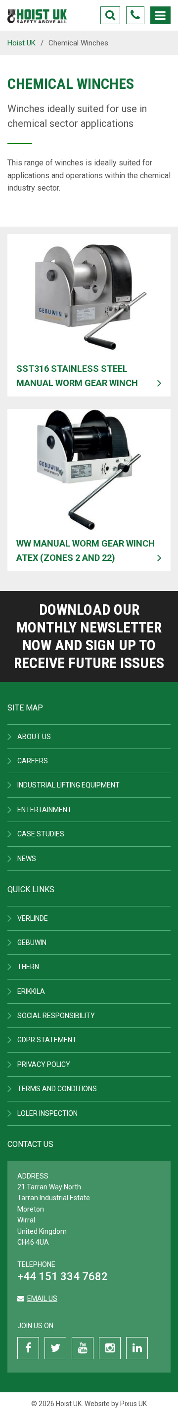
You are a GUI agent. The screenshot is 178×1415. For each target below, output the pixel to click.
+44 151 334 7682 (62, 1276)
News (26, 859)
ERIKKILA (31, 991)
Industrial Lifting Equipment (68, 785)
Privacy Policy (43, 1064)
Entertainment (44, 810)
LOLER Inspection (47, 1113)
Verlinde (32, 918)
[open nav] (160, 15)
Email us (42, 1298)
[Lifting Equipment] (37, 13)
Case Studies (40, 834)
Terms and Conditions (57, 1089)
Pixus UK (133, 1404)
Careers (32, 761)
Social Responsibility (56, 1016)
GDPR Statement (47, 1040)
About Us (34, 737)
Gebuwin (31, 942)
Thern (28, 967)
